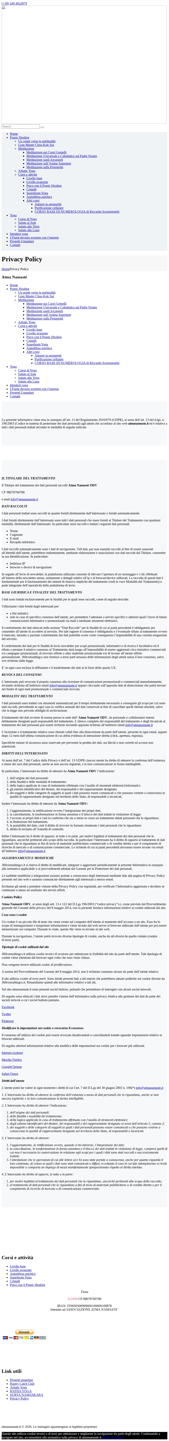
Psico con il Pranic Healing (27, 1285)
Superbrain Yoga (21, 1277)
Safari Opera (10, 1073)
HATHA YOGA (21, 1391)
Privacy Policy (19, 1398)
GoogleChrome (12, 1066)
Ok (103, 1437)
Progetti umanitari (21, 1380)
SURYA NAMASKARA (26, 1395)
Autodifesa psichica (22, 1273)
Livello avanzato (21, 1270)
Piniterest (8, 1021)
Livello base (18, 1266)
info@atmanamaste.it (24, 499)
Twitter (6, 1014)
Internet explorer (12, 1052)
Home (6, 269)
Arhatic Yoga (18, 1387)
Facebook (8, 1007)
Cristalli (15, 1281)
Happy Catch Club (22, 1383)
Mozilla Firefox (12, 1059)
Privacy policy (114, 1437)
